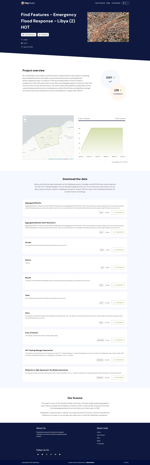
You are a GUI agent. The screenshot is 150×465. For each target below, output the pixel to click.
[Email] (59, 454)
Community (116, 3)
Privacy (126, 462)
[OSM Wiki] (55, 454)
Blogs (98, 440)
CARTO (71, 159)
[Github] (51, 454)
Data (108, 3)
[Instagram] (46, 454)
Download (119, 212)
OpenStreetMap (58, 159)
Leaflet (51, 159)
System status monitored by (76, 462)
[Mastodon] (42, 454)
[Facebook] (38, 454)
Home (99, 432)
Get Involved (100, 3)
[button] (25, 118)
